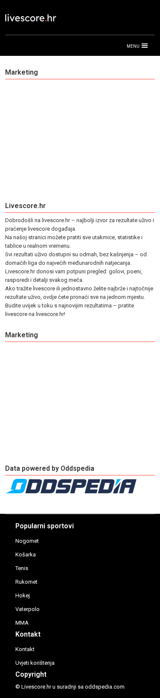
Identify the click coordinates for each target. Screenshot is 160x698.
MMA (22, 623)
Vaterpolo (27, 609)
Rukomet (26, 582)
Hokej (22, 595)
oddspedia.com (105, 687)
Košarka (25, 554)
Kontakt (25, 649)
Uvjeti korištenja (35, 663)
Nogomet (27, 541)
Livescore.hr (36, 687)
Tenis (21, 568)
